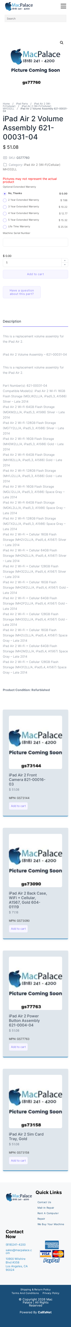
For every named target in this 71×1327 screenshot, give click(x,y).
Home (6, 103)
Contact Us (44, 1202)
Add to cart (35, 274)
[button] (61, 42)
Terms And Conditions (25, 1293)
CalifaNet (44, 1312)
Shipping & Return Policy (35, 1289)
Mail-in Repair (45, 1207)
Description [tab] (12, 321)
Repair (41, 1218)
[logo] (19, 6)
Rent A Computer (48, 1213)
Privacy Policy (51, 1293)
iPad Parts (22, 103)
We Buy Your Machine (50, 1224)
